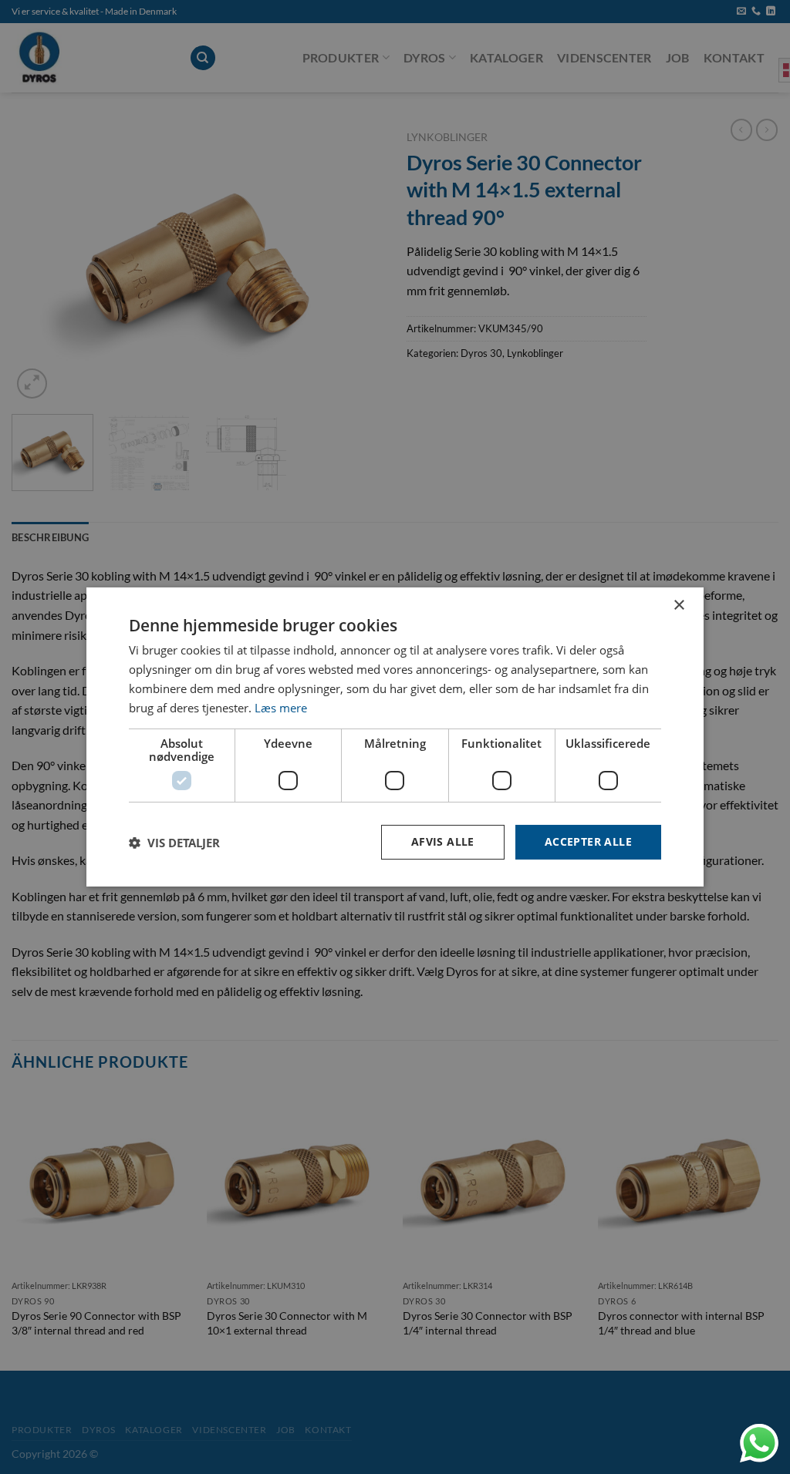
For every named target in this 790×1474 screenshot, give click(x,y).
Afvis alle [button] (442, 841)
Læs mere (281, 707)
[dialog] (395, 737)
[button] (174, 842)
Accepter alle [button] (588, 841)
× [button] (678, 605)
